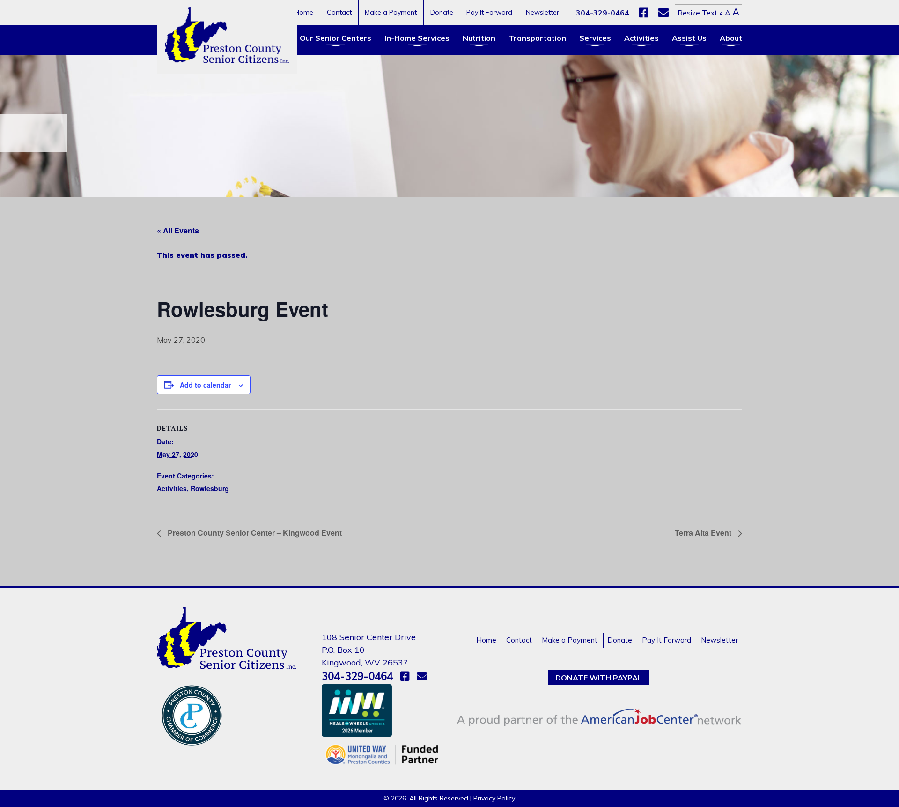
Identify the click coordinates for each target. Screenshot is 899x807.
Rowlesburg (210, 488)
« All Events (178, 230)
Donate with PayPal (598, 677)
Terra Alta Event (704, 532)
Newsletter (542, 12)
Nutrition (479, 38)
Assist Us (689, 38)
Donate (441, 12)
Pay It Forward (489, 12)
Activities (641, 38)
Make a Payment (391, 12)
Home (304, 12)
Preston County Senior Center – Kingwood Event (254, 532)
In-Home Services (417, 38)
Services (595, 38)
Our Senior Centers (335, 38)
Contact (339, 12)
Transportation (537, 38)
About (731, 38)
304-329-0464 (602, 12)
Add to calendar (205, 384)
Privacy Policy (494, 798)
